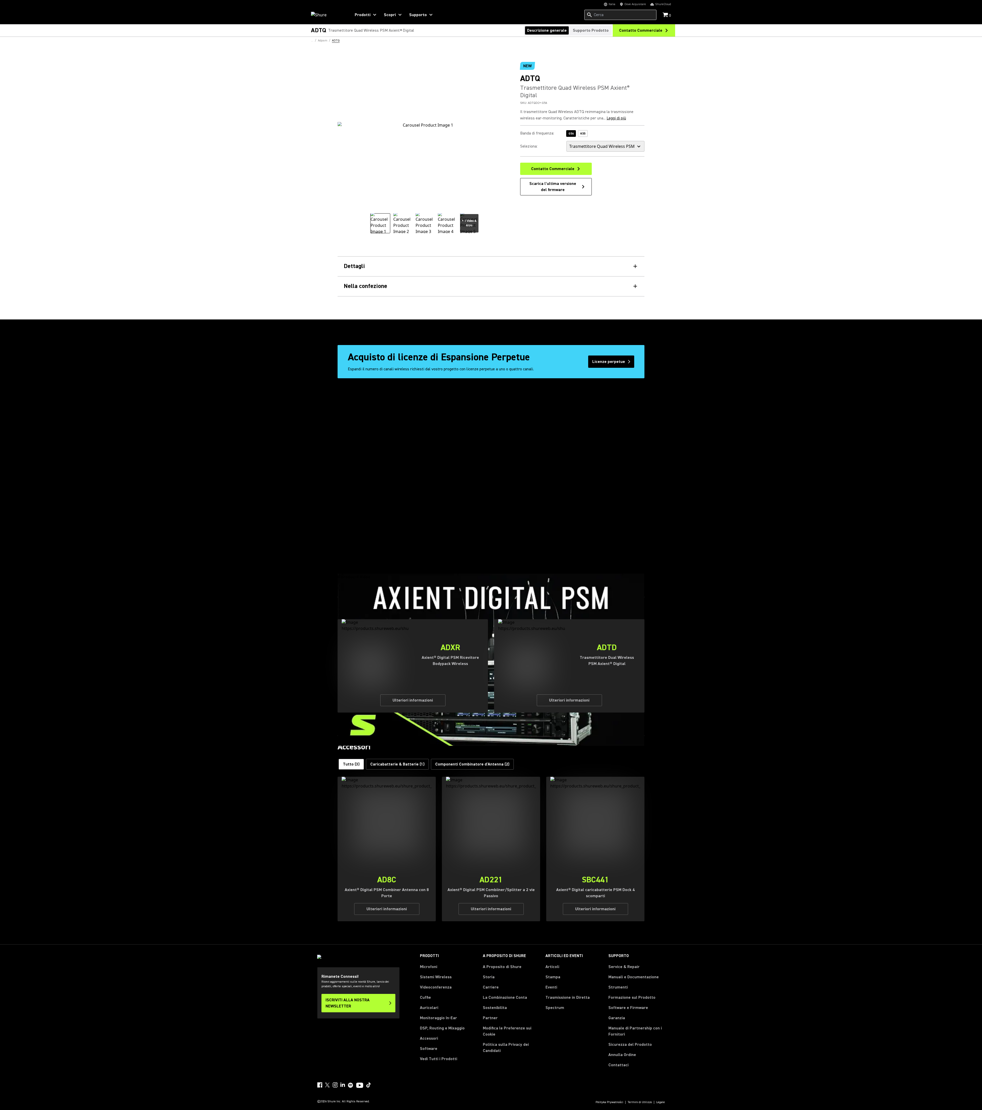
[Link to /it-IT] (327, 15)
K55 (582, 134)
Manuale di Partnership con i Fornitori (635, 1031)
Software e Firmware (628, 1007)
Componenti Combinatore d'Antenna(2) (472, 764)
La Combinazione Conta (505, 997)
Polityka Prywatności (609, 1102)
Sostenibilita (495, 1007)
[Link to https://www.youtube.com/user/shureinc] (359, 1085)
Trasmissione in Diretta (567, 997)
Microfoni (428, 966)
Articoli (552, 966)
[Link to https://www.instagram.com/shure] (335, 1084)
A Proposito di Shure (502, 966)
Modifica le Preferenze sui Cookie (507, 1031)
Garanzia (616, 1017)
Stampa (552, 977)
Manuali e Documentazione (633, 977)
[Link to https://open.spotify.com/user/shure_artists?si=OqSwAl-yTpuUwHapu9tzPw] (350, 1085)
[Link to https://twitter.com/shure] (327, 1084)
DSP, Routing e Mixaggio (442, 1028)
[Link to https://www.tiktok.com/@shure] (368, 1084)
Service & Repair (624, 966)
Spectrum (554, 1007)
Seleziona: (529, 146)
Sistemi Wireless (436, 977)
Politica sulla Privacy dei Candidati (506, 1047)
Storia (489, 977)
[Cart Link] (666, 15)
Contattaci (618, 1065)
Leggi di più (616, 118)
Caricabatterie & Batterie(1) (397, 764)
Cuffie (425, 997)
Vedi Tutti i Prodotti (438, 1058)
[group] (380, 223)
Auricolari (429, 1007)
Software (428, 1048)
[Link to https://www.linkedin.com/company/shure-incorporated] (342, 1084)
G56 (571, 134)
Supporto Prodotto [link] (591, 30)
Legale (660, 1102)
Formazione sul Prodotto (631, 997)
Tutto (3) (351, 764)
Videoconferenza (436, 987)
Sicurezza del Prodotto (630, 1044)
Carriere (491, 987)
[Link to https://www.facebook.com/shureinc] (319, 1084)
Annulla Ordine (622, 1054)
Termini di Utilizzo (640, 1102)
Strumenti (618, 987)
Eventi (551, 987)
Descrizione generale (547, 30)
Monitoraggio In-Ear (438, 1017)
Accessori (429, 1038)
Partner (490, 1017)
